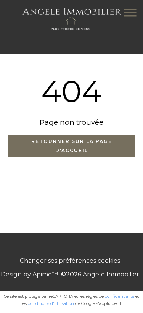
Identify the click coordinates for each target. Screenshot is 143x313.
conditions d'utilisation (51, 303)
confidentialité (119, 296)
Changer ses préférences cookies (70, 260)
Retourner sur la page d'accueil (71, 145)
